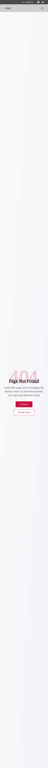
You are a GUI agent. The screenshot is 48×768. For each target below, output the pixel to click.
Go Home (24, 404)
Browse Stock (24, 412)
